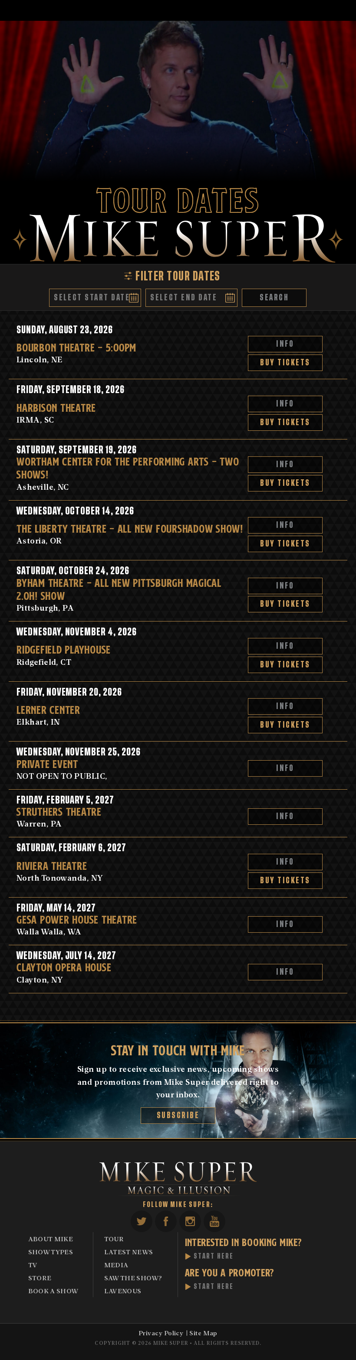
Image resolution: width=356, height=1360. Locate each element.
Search (274, 297)
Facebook (166, 1221)
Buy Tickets (285, 362)
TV (33, 1264)
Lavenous (123, 1290)
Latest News (128, 1251)
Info (285, 343)
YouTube (214, 1221)
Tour (114, 1238)
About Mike (50, 1238)
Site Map (203, 1332)
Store (40, 1277)
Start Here (214, 1256)
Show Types (50, 1251)
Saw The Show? (133, 1277)
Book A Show (53, 1290)
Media (116, 1264)
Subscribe (178, 1115)
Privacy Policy (160, 1332)
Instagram (190, 1221)
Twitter (141, 1221)
